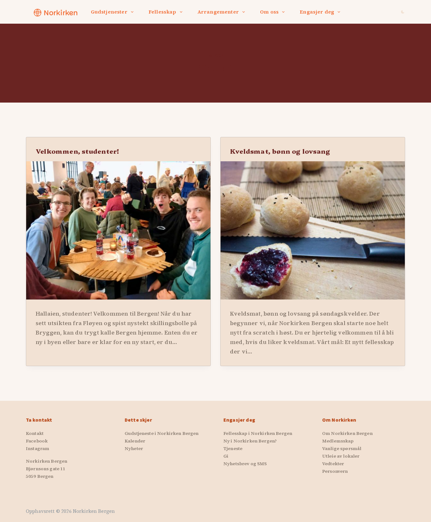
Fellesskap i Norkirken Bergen (257, 433)
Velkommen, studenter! (77, 150)
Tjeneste (232, 448)
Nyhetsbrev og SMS (245, 463)
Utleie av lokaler (340, 456)
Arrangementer (218, 11)
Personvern (335, 471)
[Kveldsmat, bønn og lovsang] (313, 230)
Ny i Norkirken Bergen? (250, 441)
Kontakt (35, 433)
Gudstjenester (109, 11)
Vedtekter (333, 463)
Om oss (269, 11)
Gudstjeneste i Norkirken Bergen (161, 433)
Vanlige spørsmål (341, 448)
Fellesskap (162, 11)
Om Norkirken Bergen (347, 433)
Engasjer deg (317, 11)
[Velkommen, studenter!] (118, 230)
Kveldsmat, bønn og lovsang (280, 150)
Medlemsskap (338, 441)
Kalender (135, 441)
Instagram (37, 448)
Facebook (37, 441)
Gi (225, 456)
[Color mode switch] (402, 11)
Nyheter (134, 448)
